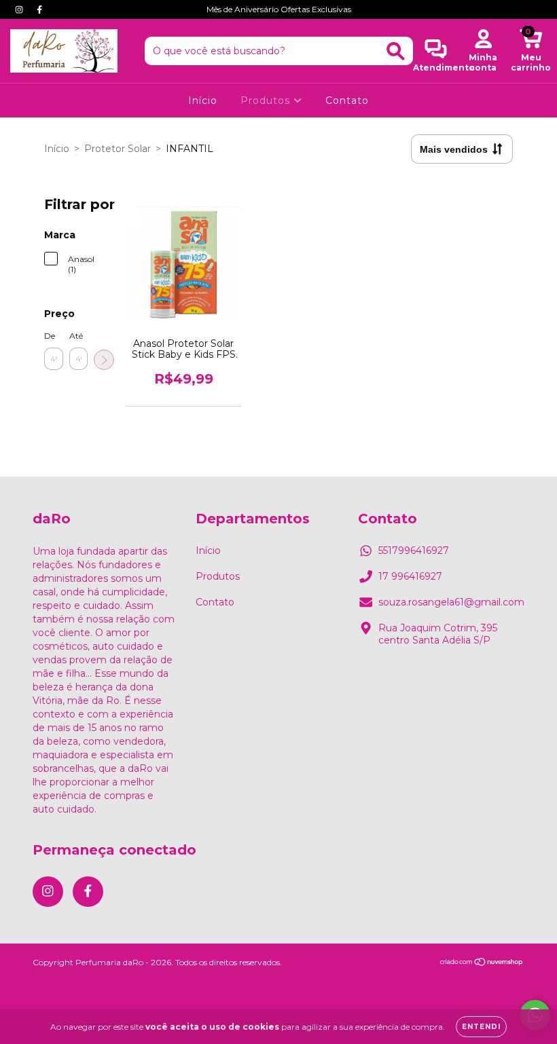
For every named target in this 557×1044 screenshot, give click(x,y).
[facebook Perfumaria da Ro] (39, 9)
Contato (347, 100)
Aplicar (104, 360)
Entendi (481, 1026)
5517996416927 (413, 550)
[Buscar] (396, 51)
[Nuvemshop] (481, 963)
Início (202, 100)
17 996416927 (410, 576)
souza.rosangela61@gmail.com (451, 602)
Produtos (266, 100)
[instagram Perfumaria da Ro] (20, 9)
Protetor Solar (117, 149)
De (49, 336)
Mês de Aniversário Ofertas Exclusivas (278, 9)
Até (76, 336)
